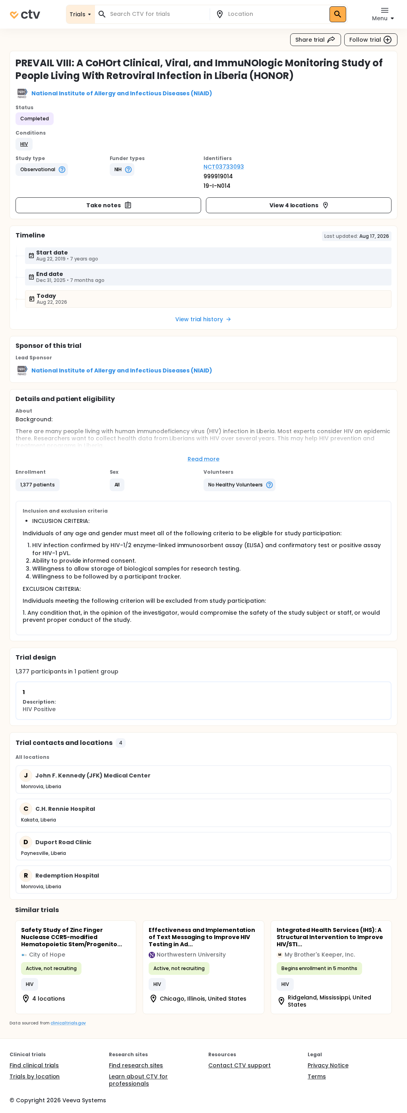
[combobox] (157, 14)
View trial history (199, 319)
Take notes (103, 205)
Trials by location (35, 1076)
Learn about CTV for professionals (138, 1080)
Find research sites (136, 1065)
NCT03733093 (224, 166)
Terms (317, 1076)
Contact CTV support (239, 1065)
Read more (204, 459)
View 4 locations (294, 205)
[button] (24, 144)
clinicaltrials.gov (67, 1023)
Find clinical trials (34, 1065)
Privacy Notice (328, 1065)
